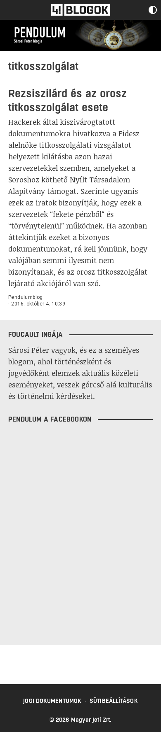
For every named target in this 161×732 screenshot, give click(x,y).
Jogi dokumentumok (52, 700)
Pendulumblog (25, 297)
